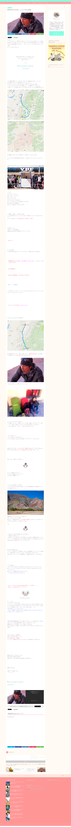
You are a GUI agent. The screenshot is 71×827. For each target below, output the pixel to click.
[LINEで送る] (15, 37)
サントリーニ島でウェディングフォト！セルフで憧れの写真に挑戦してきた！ (16, 814)
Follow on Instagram (57, 71)
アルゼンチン (9, 7)
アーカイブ (28, 787)
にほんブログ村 (26, 68)
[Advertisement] (25, 733)
